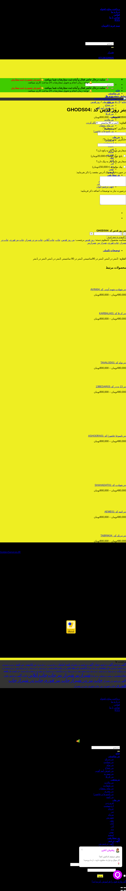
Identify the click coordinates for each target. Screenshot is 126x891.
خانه (118, 90)
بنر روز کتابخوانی (61, 671)
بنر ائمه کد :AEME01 (115, 511)
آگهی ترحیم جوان (103, 664)
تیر (112, 149)
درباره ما (115, 12)
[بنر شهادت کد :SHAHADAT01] (107, 479)
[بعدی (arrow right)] (121, 890)
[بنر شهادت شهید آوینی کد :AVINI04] (107, 284)
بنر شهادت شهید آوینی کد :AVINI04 (108, 289)
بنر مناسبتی (114, 93)
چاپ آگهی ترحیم (18, 675)
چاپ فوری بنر (107, 686)
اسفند (111, 835)
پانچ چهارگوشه (106, 156)
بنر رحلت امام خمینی (57, 668)
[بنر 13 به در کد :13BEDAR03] (107, 381)
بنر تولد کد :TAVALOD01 (113, 362)
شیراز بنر (102, 243)
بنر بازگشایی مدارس (118, 668)
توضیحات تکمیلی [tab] (111, 250)
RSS (117, 20)
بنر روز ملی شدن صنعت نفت (87, 671)
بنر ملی (116, 137)
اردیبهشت (109, 143)
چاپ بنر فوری (17, 240)
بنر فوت (16, 671)
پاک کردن (91, 122)
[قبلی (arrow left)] (125, 890)
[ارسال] (112, 47)
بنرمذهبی (115, 779)
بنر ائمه (20, 664)
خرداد (111, 809)
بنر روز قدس (68, 240)
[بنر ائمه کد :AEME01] (107, 506)
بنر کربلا (110, 114)
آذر (112, 163)
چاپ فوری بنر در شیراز (86, 686)
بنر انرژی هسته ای (8, 665)
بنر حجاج (109, 105)
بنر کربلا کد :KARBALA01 (112, 313)
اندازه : (122, 123)
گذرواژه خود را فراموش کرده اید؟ (109, 881)
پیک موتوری (107, 167)
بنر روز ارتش (43, 668)
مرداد (111, 814)
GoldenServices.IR (10, 552)
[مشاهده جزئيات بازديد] (78, 742)
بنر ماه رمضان (106, 125)
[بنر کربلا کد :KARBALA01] (107, 308)
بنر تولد (110, 765)
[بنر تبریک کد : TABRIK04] (107, 530)
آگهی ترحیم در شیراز (82, 664)
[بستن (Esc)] (125, 887)
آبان (112, 823)
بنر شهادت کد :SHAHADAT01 (110, 485)
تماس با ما (114, 17)
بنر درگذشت (86, 668)
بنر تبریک (109, 759)
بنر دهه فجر (73, 667)
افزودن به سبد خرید (116, 237)
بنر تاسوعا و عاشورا (104, 131)
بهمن (111, 169)
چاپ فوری (113, 243)
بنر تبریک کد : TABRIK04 (113, 535)
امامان (61, 664)
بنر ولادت (109, 119)
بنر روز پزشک (72, 671)
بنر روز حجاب (33, 668)
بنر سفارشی (113, 175)
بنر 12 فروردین (52, 665)
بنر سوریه (41, 671)
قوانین (117, 14)
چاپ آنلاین (49, 240)
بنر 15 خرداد (41, 665)
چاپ (58, 240)
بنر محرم (109, 791)
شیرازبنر (91, 243)
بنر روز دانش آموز (22, 668)
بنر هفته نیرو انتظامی (106, 676)
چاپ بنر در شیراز (34, 240)
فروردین (109, 803)
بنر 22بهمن (31, 664)
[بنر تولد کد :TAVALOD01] (107, 357)
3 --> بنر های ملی (111, 102)
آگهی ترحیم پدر (106, 843)
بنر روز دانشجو (10, 668)
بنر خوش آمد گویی (104, 771)
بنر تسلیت (104, 667)
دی (112, 829)
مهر (112, 157)
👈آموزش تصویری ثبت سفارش (27, 79)
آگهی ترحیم (120, 664)
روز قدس (95, 102)
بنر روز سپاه (112, 671)
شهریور (110, 817)
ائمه (67, 664)
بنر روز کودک (50, 671)
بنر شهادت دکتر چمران (28, 671)
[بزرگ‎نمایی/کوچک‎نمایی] (121, 887)
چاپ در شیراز (30, 680)
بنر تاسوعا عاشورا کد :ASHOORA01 (107, 436)
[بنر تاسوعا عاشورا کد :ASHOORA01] (107, 430)
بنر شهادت (108, 785)
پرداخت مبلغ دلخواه (110, 9)
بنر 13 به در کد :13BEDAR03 (111, 386)
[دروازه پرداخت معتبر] (71, 632)
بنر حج (95, 668)
